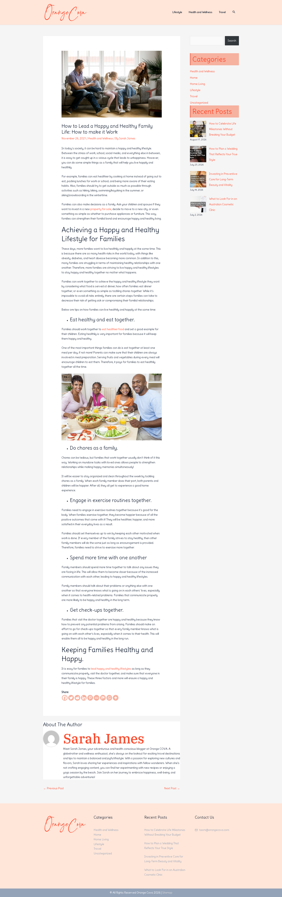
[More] (115, 698)
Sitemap (167, 892)
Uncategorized (199, 102)
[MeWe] (96, 698)
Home (193, 77)
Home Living (197, 84)
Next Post (172, 788)
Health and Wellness (100, 138)
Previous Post (53, 788)
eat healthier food (113, 329)
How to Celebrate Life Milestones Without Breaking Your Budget (222, 129)
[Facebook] (65, 698)
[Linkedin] (84, 698)
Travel (193, 96)
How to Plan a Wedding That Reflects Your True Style (223, 154)
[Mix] (103, 698)
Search (232, 40)
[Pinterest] (90, 698)
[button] (234, 12)
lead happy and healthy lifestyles (111, 668)
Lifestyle (195, 90)
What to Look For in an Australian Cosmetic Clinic (223, 204)
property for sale (100, 209)
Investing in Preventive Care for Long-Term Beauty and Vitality (223, 179)
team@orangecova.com (214, 830)
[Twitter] (71, 698)
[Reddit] (77, 698)
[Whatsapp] (109, 698)
